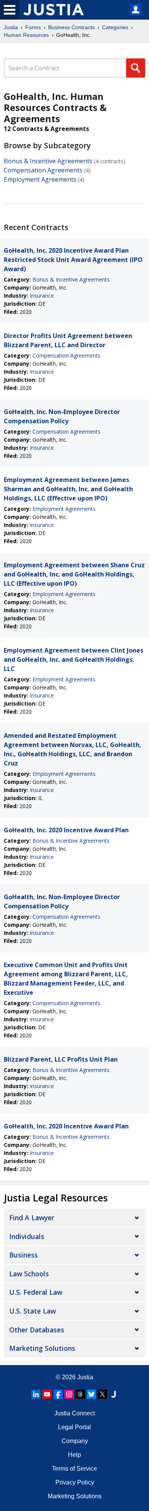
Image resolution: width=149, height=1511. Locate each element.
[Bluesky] (91, 1394)
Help (74, 1454)
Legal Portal (74, 1427)
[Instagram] (69, 1394)
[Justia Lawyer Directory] (113, 1394)
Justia (11, 27)
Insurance (42, 295)
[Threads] (80, 1394)
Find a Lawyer (31, 1217)
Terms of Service (74, 1468)
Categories (115, 27)
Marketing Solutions (42, 1348)
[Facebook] (58, 1394)
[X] (102, 1394)
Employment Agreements (40, 179)
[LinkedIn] (35, 1394)
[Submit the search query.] (135, 68)
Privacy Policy (74, 1482)
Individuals (26, 1236)
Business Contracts (71, 27)
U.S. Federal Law (35, 1292)
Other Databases (36, 1329)
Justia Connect (74, 1413)
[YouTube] (47, 1394)
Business (23, 1254)
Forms (33, 27)
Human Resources (26, 35)
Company (75, 1441)
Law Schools (29, 1273)
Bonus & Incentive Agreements (48, 161)
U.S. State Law (32, 1310)
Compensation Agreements (43, 170)
